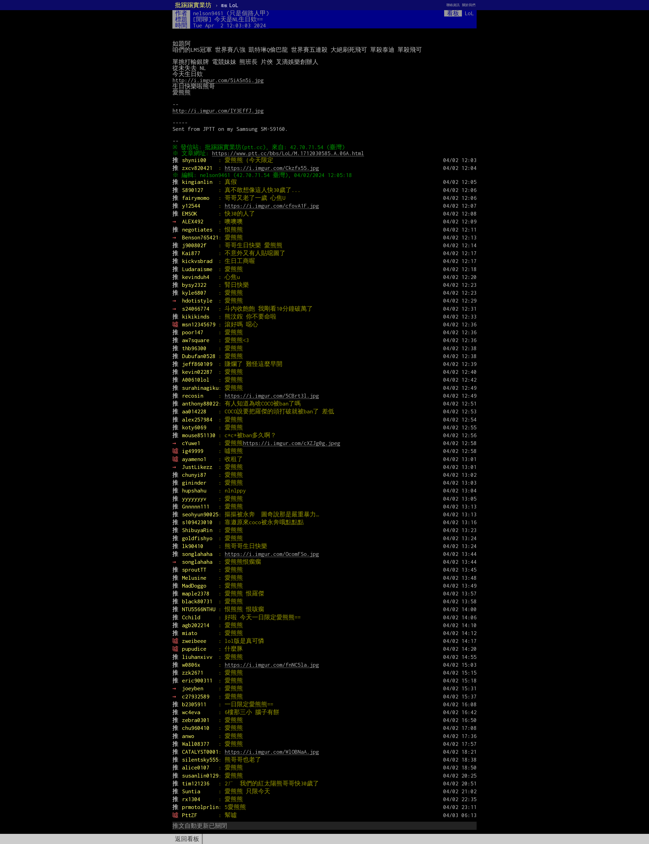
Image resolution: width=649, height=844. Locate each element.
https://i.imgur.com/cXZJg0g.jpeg (291, 443)
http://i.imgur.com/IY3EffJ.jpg (218, 110)
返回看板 (187, 839)
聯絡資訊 (453, 5)
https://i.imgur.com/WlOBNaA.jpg (272, 751)
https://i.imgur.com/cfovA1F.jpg (272, 205)
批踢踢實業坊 (193, 5)
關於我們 (468, 5)
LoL (229, 5)
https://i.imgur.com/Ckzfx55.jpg (272, 168)
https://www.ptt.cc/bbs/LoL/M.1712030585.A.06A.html (288, 153)
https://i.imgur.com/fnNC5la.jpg (272, 664)
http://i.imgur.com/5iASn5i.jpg (218, 80)
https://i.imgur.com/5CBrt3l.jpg (272, 395)
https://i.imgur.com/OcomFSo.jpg (272, 554)
